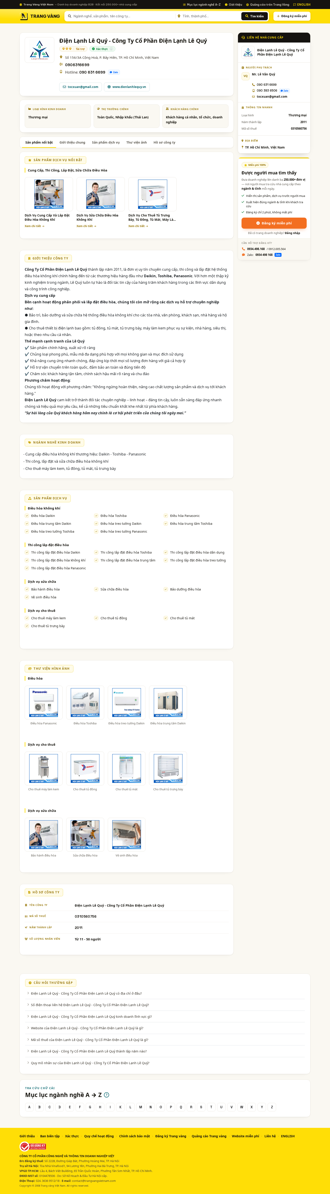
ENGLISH (303, 4)
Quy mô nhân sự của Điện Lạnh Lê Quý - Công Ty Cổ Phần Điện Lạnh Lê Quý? (90, 1063)
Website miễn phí (245, 1136)
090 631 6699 (92, 72)
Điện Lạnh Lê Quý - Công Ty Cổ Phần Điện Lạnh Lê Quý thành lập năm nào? (89, 1051)
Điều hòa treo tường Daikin (121, 523)
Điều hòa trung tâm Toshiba (191, 523)
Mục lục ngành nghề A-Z (204, 4)
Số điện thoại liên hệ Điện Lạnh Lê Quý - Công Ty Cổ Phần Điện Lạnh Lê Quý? (90, 1005)
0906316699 (77, 65)
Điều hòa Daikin (43, 516)
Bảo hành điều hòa (45, 589)
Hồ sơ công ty (164, 142)
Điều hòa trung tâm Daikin (51, 523)
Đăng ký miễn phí (294, 16)
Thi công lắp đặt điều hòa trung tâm (128, 560)
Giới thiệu (235, 4)
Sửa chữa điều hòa (115, 589)
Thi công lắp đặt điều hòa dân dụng (197, 552)
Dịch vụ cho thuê (41, 610)
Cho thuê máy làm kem (48, 618)
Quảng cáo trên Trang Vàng (269, 4)
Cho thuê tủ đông (114, 618)
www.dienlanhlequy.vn (129, 87)
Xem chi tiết (33, 226)
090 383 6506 (267, 90)
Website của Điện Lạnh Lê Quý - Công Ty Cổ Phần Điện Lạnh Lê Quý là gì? (87, 1028)
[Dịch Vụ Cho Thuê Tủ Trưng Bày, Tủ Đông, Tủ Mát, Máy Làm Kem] (152, 194)
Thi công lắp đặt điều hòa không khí (58, 560)
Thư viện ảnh (136, 142)
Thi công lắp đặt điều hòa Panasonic (58, 568)
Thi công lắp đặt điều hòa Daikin (55, 552)
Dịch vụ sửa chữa (42, 581)
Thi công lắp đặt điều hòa (48, 545)
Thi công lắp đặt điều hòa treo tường (198, 560)
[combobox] (123, 16)
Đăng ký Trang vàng (170, 1136)
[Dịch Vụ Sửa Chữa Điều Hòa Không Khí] (101, 194)
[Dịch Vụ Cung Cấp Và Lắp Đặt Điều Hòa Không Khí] (49, 194)
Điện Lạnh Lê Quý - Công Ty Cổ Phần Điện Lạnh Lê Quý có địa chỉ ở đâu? (86, 993)
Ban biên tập (50, 1136)
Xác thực (72, 1136)
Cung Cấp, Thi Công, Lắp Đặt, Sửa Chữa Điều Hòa (67, 170)
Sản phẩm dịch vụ (106, 142)
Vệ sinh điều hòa (43, 597)
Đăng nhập (292, 233)
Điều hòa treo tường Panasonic (124, 531)
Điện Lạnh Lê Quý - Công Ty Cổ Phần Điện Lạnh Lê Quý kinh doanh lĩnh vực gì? (91, 1016)
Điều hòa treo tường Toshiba (52, 531)
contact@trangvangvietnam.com (94, 1181)
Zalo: (263, 255)
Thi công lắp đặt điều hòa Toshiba (126, 552)
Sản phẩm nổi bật (39, 142)
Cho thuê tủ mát (182, 618)
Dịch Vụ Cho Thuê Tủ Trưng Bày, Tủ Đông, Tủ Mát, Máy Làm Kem (152, 217)
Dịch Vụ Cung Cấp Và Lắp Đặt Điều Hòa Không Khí (47, 217)
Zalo (115, 72)
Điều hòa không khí (44, 508)
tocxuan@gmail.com (83, 87)
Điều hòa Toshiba (114, 516)
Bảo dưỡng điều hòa (185, 589)
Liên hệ (270, 1136)
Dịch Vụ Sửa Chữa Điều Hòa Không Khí (97, 217)
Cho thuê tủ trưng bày (48, 626)
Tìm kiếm (257, 16)
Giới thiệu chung (72, 142)
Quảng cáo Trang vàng (209, 1136)
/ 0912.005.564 (266, 249)
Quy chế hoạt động (99, 1136)
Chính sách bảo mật (134, 1136)
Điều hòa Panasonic (185, 516)
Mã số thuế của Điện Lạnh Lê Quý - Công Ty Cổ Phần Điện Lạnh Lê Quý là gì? (89, 1039)
